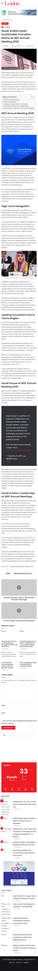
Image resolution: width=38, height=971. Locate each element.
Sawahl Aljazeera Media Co (15, 959)
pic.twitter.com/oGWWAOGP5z (18, 450)
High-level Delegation (10, 102)
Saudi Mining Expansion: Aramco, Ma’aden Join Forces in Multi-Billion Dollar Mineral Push (28, 643)
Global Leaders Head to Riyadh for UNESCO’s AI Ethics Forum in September (24, 820)
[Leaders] (12, 3)
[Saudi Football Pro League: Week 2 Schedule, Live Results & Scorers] (6, 898)
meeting (4, 345)
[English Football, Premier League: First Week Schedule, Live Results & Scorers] (6, 947)
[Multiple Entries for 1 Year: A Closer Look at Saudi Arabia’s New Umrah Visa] (6, 808)
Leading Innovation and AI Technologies (16, 104)
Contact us (19, 962)
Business (9, 19)
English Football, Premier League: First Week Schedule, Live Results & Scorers (24, 947)
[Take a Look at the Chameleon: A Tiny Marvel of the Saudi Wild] (6, 909)
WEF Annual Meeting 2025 (11, 100)
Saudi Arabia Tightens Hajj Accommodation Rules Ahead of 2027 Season (24, 852)
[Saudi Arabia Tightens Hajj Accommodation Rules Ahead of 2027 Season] (6, 852)
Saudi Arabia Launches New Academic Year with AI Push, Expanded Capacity (22, 937)
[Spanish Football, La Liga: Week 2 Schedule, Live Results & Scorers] (6, 844)
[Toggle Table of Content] (32, 97)
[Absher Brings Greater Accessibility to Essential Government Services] (6, 924)
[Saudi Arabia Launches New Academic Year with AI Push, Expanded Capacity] (6, 936)
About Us (12, 962)
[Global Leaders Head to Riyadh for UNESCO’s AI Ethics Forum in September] (6, 820)
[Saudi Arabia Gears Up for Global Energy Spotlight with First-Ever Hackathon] (9, 635)
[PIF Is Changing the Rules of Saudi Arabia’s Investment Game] (28, 656)
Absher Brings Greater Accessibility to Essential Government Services (21, 920)
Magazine (26, 962)
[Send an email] (8, 45)
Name (3, 705)
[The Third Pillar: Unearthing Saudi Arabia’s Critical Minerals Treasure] (9, 656)
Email (3, 713)
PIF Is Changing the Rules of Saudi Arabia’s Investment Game (28, 664)
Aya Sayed (5, 45)
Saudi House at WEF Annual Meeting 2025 (16, 106)
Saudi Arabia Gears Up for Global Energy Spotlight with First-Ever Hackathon (9, 643)
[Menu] (2, 4)
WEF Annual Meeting (14, 168)
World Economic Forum (23, 573)
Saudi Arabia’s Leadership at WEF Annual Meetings (19, 108)
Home (4, 19)
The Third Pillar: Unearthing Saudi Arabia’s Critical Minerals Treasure (7, 665)
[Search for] (36, 4)
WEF (8, 573)
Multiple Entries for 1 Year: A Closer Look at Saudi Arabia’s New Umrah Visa (24, 804)
